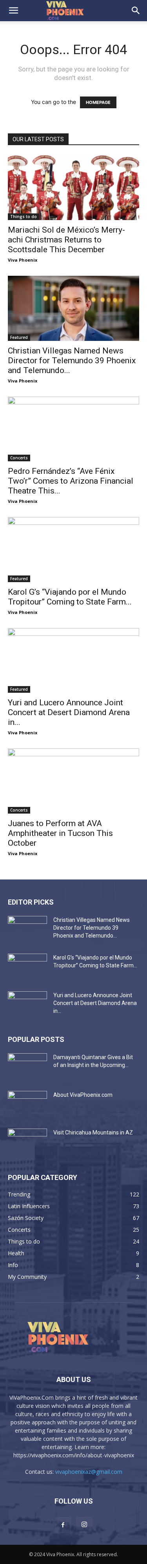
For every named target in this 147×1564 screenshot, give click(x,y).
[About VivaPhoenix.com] (27, 1104)
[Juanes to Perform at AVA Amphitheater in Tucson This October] (73, 780)
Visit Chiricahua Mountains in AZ (93, 1132)
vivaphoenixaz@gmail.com (88, 1471)
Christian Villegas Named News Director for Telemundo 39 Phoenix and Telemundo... (72, 360)
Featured (19, 337)
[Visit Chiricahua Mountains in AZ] (27, 1142)
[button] (13, 10)
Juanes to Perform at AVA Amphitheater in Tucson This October (60, 833)
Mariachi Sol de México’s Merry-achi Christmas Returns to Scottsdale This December (66, 239)
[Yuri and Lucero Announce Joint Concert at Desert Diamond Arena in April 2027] (73, 660)
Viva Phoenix (22, 260)
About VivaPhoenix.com (83, 1095)
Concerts (19, 458)
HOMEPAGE (98, 102)
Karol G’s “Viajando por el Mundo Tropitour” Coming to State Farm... (70, 596)
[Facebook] (63, 1525)
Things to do (23, 216)
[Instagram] (84, 1525)
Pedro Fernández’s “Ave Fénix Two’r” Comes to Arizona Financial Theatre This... (70, 480)
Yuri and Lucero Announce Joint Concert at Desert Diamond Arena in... (69, 712)
